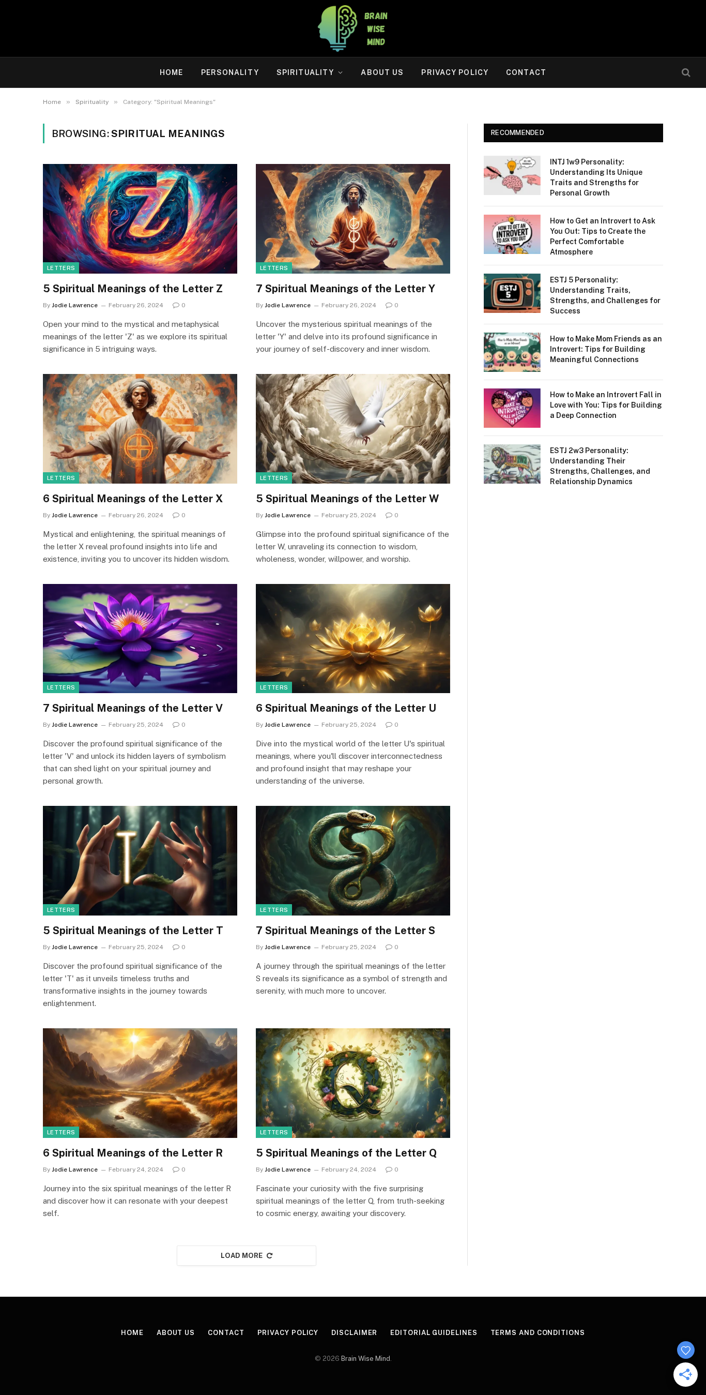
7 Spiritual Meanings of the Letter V (133, 708)
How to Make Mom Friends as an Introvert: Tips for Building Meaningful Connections (606, 349)
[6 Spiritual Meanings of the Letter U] (353, 639)
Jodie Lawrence (75, 305)
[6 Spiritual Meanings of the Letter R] (140, 1083)
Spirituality (305, 72)
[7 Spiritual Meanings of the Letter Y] (353, 219)
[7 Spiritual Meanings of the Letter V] (140, 639)
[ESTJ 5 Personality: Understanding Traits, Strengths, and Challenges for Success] (512, 293)
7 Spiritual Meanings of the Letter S (345, 930)
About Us (382, 72)
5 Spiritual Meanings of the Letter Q (346, 1153)
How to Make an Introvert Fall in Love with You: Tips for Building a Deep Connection (606, 405)
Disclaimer (354, 1333)
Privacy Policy (454, 72)
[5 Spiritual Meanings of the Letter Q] (353, 1083)
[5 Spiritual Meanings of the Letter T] (140, 861)
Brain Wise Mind (365, 1358)
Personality (230, 72)
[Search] (685, 72)
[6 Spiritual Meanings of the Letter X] (140, 429)
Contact (526, 72)
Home (171, 72)
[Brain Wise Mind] (353, 28)
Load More (242, 1255)
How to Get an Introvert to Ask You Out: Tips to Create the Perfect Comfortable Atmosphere (602, 236)
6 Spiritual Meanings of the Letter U (346, 708)
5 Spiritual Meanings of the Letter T (133, 930)
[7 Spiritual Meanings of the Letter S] (353, 861)
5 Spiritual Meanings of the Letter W (347, 498)
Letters (61, 268)
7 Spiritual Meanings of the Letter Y (345, 288)
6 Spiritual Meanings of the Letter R (133, 1153)
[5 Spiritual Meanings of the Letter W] (353, 429)
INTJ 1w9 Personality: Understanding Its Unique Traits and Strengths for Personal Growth (596, 177)
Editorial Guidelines (433, 1333)
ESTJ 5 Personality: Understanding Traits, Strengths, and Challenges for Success (605, 295)
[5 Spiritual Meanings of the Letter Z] (140, 219)
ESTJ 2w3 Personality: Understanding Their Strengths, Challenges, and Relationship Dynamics (600, 466)
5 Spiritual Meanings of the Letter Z (133, 288)
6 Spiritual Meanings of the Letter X (133, 498)
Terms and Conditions (537, 1333)
